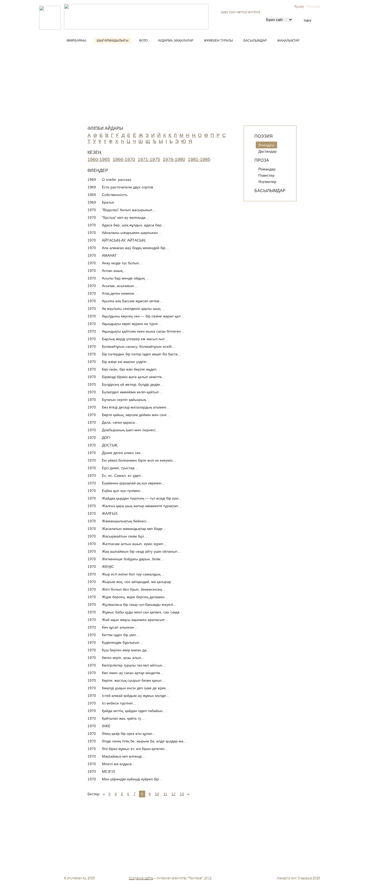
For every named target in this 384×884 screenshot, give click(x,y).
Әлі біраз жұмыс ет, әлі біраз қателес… (135, 749)
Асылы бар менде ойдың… (125, 278)
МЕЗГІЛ (108, 771)
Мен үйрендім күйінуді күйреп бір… (132, 779)
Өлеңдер (266, 145)
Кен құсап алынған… (120, 627)
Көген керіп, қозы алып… (123, 658)
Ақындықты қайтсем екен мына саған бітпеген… (143, 331)
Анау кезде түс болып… (122, 263)
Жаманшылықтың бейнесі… (126, 521)
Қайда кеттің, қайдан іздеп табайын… (134, 711)
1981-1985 (199, 159)
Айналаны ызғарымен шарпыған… (131, 233)
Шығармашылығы (113, 40)
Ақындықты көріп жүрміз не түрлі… (131, 324)
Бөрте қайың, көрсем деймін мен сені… (136, 415)
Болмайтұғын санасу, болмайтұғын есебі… (138, 346)
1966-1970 (124, 159)
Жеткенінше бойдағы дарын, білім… (133, 559)
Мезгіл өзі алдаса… (118, 764)
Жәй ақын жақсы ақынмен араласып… (135, 620)
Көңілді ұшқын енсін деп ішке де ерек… (135, 688)
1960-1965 (99, 159)
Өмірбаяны (76, 40)
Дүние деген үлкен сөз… (123, 453)
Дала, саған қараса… (120, 422)
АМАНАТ (109, 255)
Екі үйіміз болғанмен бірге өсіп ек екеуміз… (139, 460)
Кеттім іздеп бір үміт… (121, 635)
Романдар (267, 169)
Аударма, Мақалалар (175, 40)
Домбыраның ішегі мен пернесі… (130, 430)
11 (165, 794)
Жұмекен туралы (218, 40)
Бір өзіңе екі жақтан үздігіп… (126, 362)
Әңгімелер (267, 182)
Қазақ (299, 6)
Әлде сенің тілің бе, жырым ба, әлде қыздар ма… (144, 741)
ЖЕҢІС (108, 566)
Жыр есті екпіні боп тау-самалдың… (133, 574)
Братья (108, 202)
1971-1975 (149, 159)
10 (157, 794)
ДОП (106, 437)
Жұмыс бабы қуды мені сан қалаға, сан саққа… (142, 612)
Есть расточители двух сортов (127, 187)
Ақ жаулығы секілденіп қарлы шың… (133, 308)
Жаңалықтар (288, 40)
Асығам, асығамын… (120, 286)
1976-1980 (174, 159)
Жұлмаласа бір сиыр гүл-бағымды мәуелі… (139, 604)
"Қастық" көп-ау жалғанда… (125, 217)
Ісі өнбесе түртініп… (119, 703)
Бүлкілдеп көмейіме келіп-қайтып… (132, 392)
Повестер (266, 175)
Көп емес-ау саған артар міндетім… (133, 673)
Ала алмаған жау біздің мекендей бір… (135, 248)
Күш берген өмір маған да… (126, 650)
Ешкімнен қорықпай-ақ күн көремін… (133, 483)
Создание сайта (141, 878)
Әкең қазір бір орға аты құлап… (129, 733)
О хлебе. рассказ (116, 179)
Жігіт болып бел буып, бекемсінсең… (134, 589)
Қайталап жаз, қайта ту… (123, 718)
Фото (143, 40)
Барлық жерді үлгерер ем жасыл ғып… (135, 339)
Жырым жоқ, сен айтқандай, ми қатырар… (138, 582)
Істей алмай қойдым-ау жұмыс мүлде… (136, 695)
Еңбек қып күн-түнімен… (123, 491)
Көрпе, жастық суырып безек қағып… (133, 680)
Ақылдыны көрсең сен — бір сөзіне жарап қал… (143, 316)
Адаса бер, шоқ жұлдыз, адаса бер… (133, 225)
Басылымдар (255, 40)
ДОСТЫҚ (109, 445)
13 (182, 794)
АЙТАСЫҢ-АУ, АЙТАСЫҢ (123, 240)
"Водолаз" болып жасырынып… (129, 210)
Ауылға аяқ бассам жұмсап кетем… (132, 301)
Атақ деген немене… (120, 293)
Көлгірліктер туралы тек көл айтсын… (134, 665)
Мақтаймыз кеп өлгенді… (123, 756)
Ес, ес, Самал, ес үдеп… (123, 475)
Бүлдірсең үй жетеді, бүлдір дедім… (133, 384)
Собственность (114, 195)
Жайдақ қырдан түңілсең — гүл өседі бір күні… (142, 498)
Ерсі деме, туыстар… (120, 468)
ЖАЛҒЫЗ (109, 513)
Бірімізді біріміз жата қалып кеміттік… (133, 377)
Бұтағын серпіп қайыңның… (126, 400)
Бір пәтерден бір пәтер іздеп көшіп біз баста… (141, 354)
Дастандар (267, 151)
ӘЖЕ (106, 726)
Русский (313, 6)
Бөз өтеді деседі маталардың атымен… (136, 407)
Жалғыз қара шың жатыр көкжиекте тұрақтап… (142, 506)
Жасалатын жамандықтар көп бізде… (134, 529)
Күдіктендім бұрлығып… (122, 642)
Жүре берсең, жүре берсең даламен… (135, 597)
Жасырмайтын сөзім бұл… (125, 536)
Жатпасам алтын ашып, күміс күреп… (134, 544)
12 (173, 794)
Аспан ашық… (114, 270)
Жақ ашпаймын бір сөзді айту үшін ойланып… (141, 551)
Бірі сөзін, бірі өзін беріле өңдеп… (131, 369)
